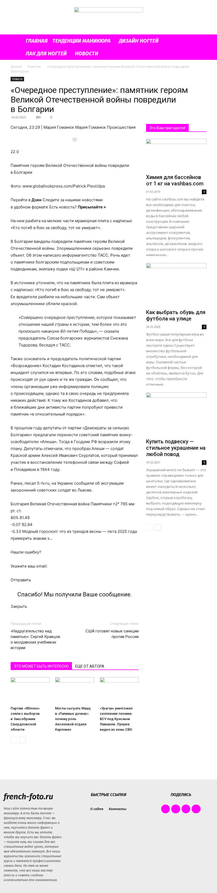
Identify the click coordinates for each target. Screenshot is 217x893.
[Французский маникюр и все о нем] (108, 17)
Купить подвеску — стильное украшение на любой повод (176, 447)
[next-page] (22, 740)
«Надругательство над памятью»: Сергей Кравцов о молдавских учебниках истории (35, 639)
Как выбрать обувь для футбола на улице (175, 315)
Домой (16, 66)
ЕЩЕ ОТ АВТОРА (89, 666)
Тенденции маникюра (81, 41)
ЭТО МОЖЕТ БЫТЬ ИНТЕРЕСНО (41, 666)
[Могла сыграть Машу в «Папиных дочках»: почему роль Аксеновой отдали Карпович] (74, 690)
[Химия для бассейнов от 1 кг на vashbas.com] (176, 155)
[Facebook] (165, 809)
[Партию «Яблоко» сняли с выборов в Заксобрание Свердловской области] (30, 690)
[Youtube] (196, 809)
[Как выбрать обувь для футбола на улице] (176, 285)
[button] (200, 40)
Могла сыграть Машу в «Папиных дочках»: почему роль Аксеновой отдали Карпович (73, 718)
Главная (37, 41)
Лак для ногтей (46, 53)
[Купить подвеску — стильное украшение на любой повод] (176, 414)
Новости (86, 53)
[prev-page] (14, 740)
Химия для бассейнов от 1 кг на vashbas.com (175, 180)
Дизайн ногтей (139, 41)
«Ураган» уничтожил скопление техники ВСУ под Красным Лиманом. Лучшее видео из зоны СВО (116, 718)
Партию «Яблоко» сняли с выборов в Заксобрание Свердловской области (25, 718)
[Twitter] (186, 809)
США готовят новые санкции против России (112, 634)
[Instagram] (175, 809)
